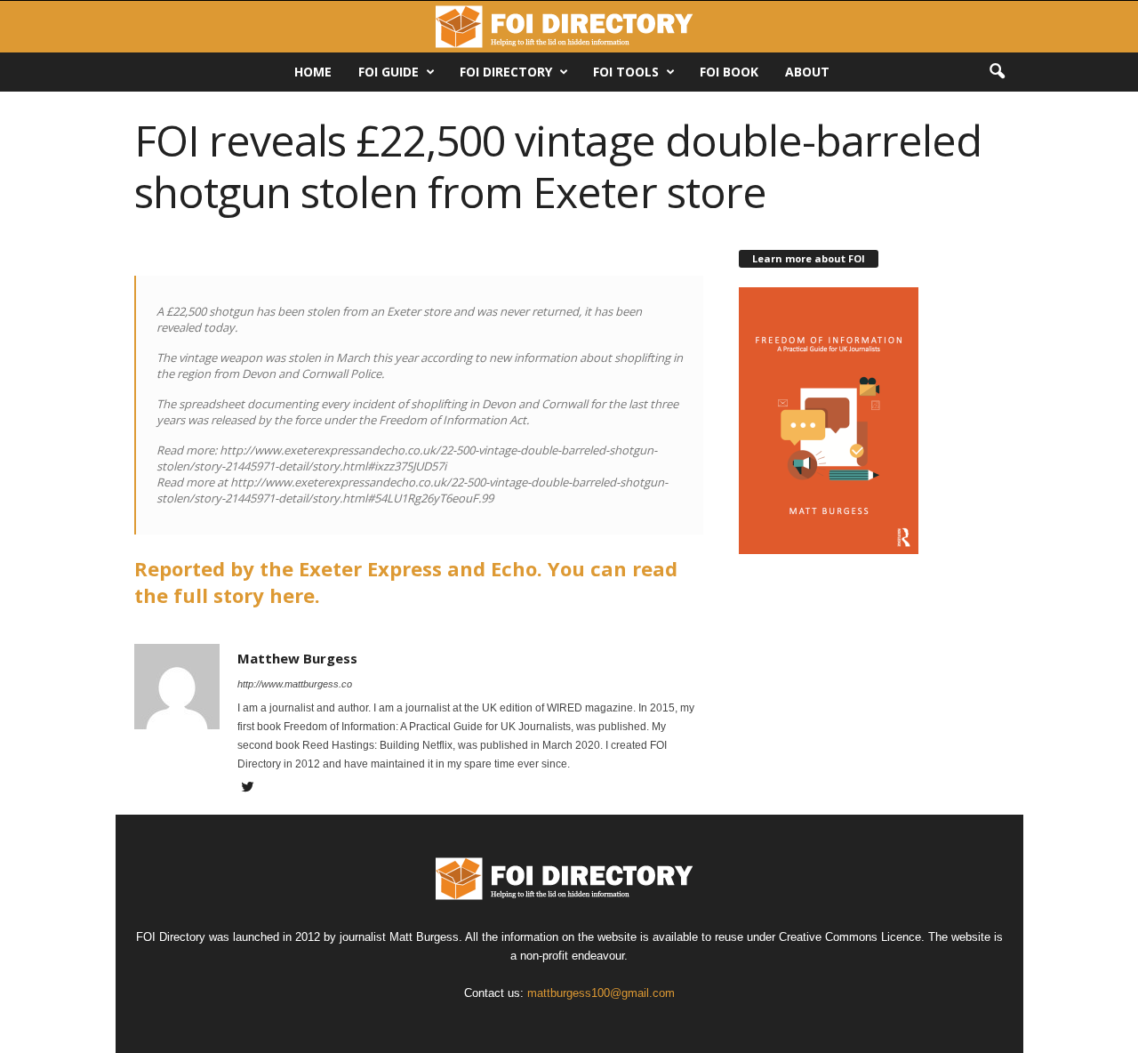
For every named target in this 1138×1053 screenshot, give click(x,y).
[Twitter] (248, 789)
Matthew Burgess (297, 658)
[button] (996, 72)
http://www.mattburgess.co (294, 684)
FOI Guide (388, 71)
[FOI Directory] (569, 26)
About (807, 71)
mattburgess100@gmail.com (601, 993)
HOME (313, 71)
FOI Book (729, 71)
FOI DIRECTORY (506, 71)
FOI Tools (626, 71)
